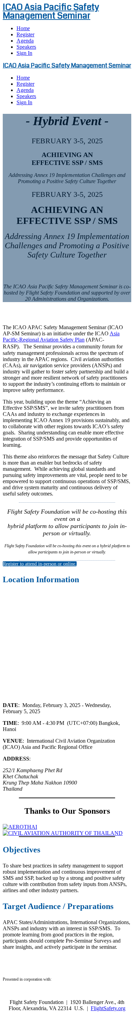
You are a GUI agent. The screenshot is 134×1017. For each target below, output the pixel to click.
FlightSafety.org (108, 1008)
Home (23, 28)
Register (25, 34)
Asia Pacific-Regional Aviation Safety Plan (61, 337)
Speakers (26, 47)
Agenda (25, 41)
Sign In (24, 53)
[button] (40, 563)
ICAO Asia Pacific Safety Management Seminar (51, 11)
